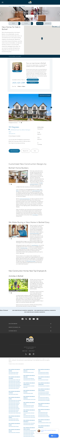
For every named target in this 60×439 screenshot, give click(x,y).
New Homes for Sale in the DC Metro (29, 379)
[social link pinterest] (21, 122)
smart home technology (25, 198)
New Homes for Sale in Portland (43, 379)
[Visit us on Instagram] (37, 319)
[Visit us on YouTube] (34, 319)
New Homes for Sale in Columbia (43, 393)
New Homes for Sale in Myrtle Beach (44, 400)
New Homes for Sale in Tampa (13, 411)
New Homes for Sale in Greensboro (28, 433)
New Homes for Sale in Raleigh (28, 434)
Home (10, 6)
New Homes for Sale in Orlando (14, 407)
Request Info (25, 150)
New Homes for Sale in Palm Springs (14, 383)
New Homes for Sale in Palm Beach (14, 408)
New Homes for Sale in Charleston (43, 391)
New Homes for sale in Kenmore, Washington (34, 312)
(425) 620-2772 (12, 133)
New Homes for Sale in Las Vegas (28, 405)
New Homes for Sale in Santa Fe (28, 424)
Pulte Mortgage (24, 248)
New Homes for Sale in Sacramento (14, 386)
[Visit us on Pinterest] (30, 319)
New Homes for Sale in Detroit (28, 393)
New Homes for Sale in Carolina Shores (29, 430)
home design (35, 214)
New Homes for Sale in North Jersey (29, 415)
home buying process (34, 233)
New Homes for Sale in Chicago (14, 426)
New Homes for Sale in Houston (43, 415)
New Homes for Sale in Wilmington (29, 436)
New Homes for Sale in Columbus (43, 373)
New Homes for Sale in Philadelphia (43, 385)
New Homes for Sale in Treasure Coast (15, 412)
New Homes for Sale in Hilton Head (43, 398)
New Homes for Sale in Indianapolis (14, 432)
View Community (14, 150)
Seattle (19, 6)
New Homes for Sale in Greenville (43, 397)
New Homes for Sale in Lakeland (14, 404)
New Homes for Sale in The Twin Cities (29, 399)
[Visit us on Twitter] (26, 319)
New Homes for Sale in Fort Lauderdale (15, 400)
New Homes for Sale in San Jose (14, 388)
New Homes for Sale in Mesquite (28, 406)
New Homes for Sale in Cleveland (43, 372)
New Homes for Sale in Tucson (13, 373)
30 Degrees (14, 127)
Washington (14, 6)
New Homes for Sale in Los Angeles (14, 381)
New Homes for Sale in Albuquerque (29, 423)
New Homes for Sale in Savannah (14, 420)
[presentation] (1, 14)
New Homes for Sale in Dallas (42, 413)
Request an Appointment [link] (33, 79)
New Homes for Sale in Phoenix (13, 372)
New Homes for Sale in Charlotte (28, 431)
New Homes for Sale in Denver (13, 394)
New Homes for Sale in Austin (43, 412)
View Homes (30, 16)
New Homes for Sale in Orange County (15, 382)
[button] (27, 20)
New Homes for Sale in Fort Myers (14, 401)
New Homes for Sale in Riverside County (15, 385)
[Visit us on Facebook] (22, 319)
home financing (35, 245)
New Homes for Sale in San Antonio (43, 416)
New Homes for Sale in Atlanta (13, 418)
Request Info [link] (32, 82)
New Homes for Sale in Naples (13, 405)
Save (35, 150)
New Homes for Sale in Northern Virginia (44, 422)
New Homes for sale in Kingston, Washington (22, 310)
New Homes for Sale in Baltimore (28, 378)
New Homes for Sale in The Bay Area (14, 379)
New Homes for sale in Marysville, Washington (45, 310)
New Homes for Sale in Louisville (28, 372)
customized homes (36, 190)
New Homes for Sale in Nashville (43, 406)
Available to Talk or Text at (18, 79)
